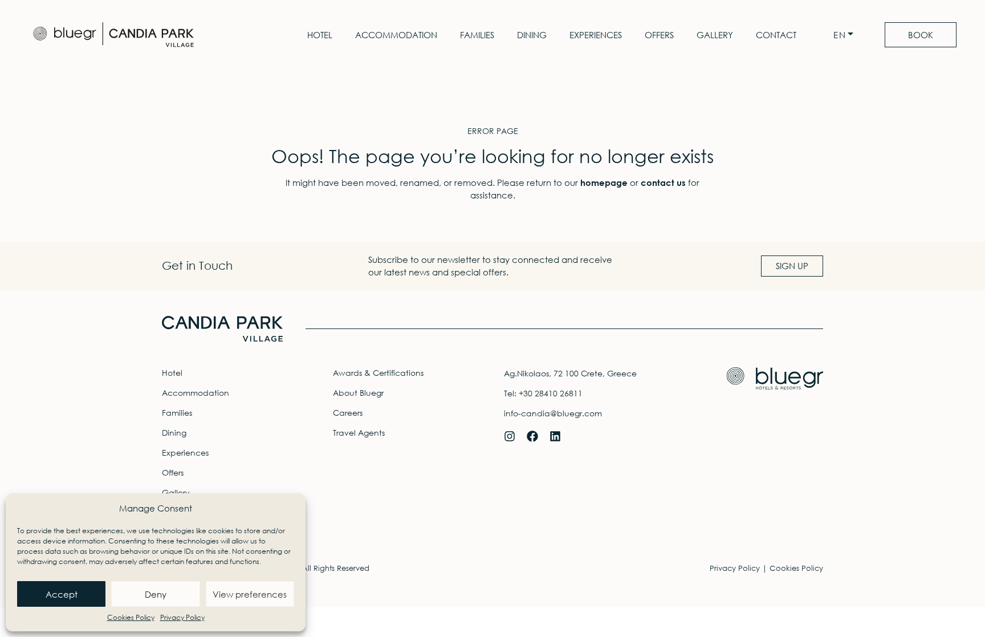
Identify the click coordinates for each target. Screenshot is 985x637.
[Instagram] (509, 436)
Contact (776, 34)
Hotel (319, 34)
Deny (155, 594)
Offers (659, 34)
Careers (348, 412)
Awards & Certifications (378, 372)
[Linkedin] (555, 436)
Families (477, 34)
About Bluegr (358, 392)
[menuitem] (846, 35)
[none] (846, 35)
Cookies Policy (130, 617)
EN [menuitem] (839, 35)
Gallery (715, 34)
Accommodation (396, 34)
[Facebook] (532, 436)
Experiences (595, 34)
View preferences (250, 594)
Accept (62, 594)
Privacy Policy (182, 617)
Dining (532, 34)
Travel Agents (359, 432)
